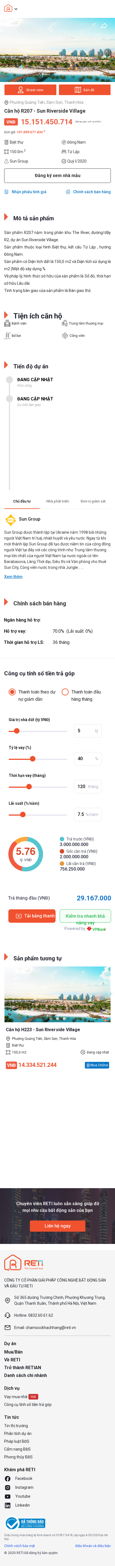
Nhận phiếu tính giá (29, 192)
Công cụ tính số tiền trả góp (28, 1404)
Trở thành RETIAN (22, 1367)
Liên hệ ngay (58, 1226)
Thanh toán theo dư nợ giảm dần (37, 695)
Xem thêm (13, 576)
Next (108, 52)
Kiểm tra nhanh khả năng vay (85, 918)
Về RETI (12, 1359)
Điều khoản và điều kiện (93, 1546)
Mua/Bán (13, 1352)
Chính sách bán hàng (92, 192)
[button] (50, 1018)
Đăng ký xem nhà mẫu (57, 175)
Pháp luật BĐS (16, 1441)
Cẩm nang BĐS (17, 1449)
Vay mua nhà (15, 1397)
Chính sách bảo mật (19, 1546)
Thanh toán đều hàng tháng (86, 695)
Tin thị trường (16, 1426)
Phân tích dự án (18, 1433)
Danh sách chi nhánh (25, 1375)
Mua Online (99, 1065)
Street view (34, 90)
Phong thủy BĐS (18, 1457)
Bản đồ (88, 90)
